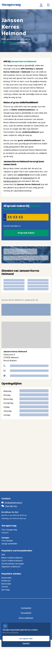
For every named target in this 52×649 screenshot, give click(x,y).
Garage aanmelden (9, 543)
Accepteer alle (26, 638)
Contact (5, 532)
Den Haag (5, 589)
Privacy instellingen (26, 618)
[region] (26, 335)
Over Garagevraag (9, 529)
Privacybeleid (26, 613)
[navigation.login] (42, 5)
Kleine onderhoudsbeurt (12, 557)
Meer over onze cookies (10, 632)
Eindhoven (6, 580)
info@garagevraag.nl (13, 502)
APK (3, 554)
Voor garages (7, 540)
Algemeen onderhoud (10, 566)
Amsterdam (6, 578)
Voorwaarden (26, 608)
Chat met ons (11, 506)
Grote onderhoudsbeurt (12, 560)
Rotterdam (6, 583)
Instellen (26, 643)
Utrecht (4, 586)
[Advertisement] (26, 451)
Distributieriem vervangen (12, 563)
